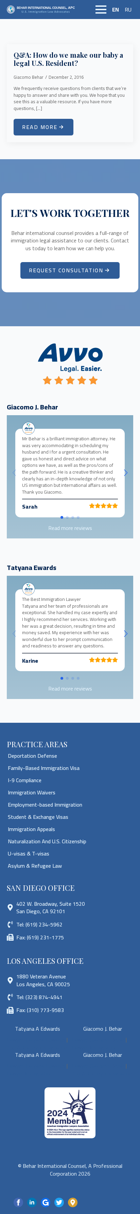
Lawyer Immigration (95, 1047)
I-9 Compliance (24, 780)
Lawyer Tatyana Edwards (36, 1039)
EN (115, 9)
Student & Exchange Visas (38, 817)
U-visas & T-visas (28, 853)
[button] (125, 473)
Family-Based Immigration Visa (44, 768)
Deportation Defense (32, 756)
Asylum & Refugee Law (35, 866)
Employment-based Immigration (45, 804)
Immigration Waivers (31, 792)
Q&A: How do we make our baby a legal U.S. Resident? (68, 59)
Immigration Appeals (31, 829)
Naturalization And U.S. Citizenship (47, 841)
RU (128, 9)
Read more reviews (70, 528)
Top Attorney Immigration (37, 1047)
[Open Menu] (100, 9)
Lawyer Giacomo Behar (98, 1039)
